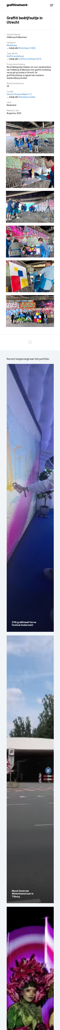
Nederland (11, 105)
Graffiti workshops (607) (29, 59)
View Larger (30, 137)
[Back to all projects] (30, 342)
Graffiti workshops (15, 56)
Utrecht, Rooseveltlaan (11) (19, 94)
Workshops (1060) (27, 48)
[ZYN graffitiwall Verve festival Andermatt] (30, 498)
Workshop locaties (26, 97)
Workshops (12, 45)
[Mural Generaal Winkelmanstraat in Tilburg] (30, 769)
